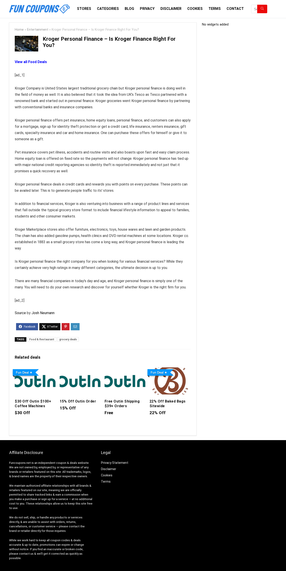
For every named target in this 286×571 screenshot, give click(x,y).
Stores (84, 8)
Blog (129, 8)
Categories (108, 8)
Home (19, 30)
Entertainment (37, 30)
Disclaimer (170, 8)
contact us (26, 553)
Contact (235, 8)
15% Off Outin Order (78, 401)
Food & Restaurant (41, 339)
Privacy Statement (114, 462)
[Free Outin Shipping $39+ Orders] (125, 370)
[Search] (262, 9)
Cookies (195, 8)
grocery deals (68, 339)
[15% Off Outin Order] (80, 370)
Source (20, 313)
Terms (214, 8)
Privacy (147, 8)
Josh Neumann (43, 313)
